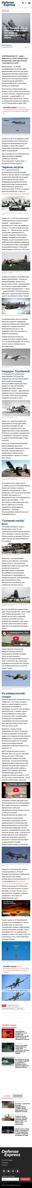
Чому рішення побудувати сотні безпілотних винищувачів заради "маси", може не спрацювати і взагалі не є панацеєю (22, 1036)
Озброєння (20, 1008)
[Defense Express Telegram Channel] (18, 1171)
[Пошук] (26, 3)
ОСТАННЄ (7, 1096)
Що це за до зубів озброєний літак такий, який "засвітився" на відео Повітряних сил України (22, 1049)
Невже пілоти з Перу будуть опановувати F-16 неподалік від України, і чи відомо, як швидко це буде (22, 1132)
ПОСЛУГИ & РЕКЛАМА (7, 1160)
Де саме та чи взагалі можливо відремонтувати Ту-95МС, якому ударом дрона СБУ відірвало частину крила (22, 1108)
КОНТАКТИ (4, 1165)
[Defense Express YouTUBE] (8, 1171)
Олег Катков (6, 45)
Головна (4, 9)
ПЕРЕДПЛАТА (5, 1162)
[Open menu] (29, 3)
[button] (28, 983)
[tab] (7, 1096)
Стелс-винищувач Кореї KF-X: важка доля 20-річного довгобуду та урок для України (16, 969)
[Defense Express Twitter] (13, 1171)
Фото (8, 9)
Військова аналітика (8, 1008)
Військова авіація (13, 1005)
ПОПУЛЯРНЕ (17, 1096)
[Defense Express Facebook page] (4, 1171)
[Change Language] (23, 3)
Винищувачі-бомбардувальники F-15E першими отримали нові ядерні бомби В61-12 (16, 110)
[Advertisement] (16, 1080)
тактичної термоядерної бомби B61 (15, 194)
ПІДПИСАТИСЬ (25, 1179)
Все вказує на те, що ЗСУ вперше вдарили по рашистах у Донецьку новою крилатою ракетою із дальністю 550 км (22, 1063)
